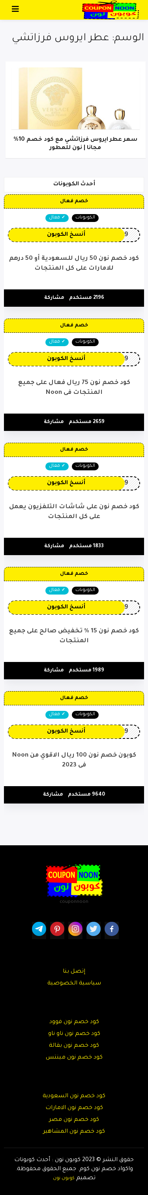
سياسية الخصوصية (74, 984)
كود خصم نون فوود (74, 1022)
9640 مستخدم (86, 795)
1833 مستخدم (86, 546)
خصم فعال (74, 201)
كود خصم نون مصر (74, 1120)
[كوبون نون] (110, 10)
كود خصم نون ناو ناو (74, 1034)
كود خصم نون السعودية (74, 1096)
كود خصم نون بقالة (74, 1046)
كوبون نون (64, 1178)
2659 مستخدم (87, 422)
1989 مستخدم (86, 670)
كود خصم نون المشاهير (74, 1132)
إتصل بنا (74, 972)
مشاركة (54, 298)
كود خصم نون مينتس (74, 1058)
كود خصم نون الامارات (74, 1108)
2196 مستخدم (86, 298)
